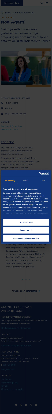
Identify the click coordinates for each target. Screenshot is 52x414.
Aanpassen (24, 230)
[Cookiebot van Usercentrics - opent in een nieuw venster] (38, 173)
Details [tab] (26, 180)
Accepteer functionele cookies (26, 238)
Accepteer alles (26, 222)
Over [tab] (43, 180)
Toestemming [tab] (9, 180)
